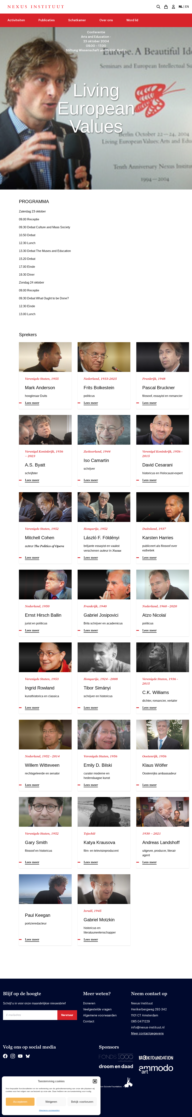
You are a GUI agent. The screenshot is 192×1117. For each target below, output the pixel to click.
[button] (95, 1081)
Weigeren (51, 1101)
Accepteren (20, 1101)
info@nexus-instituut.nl (147, 1027)
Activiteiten (16, 20)
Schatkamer (77, 20)
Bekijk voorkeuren (82, 1101)
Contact (88, 1021)
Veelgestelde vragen (97, 1009)
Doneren (89, 1003)
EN (187, 6)
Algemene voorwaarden (49, 1110)
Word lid (132, 20)
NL (181, 6)
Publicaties (46, 20)
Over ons (106, 20)
